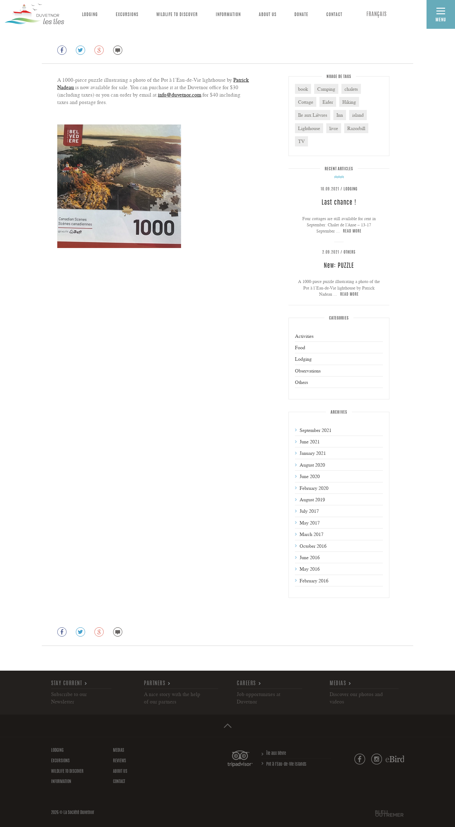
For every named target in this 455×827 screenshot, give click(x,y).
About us (267, 15)
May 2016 (310, 568)
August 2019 (312, 499)
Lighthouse (309, 128)
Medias (338, 683)
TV (301, 141)
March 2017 (311, 534)
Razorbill (356, 128)
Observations (308, 370)
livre (333, 128)
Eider (328, 101)
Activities (304, 336)
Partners (154, 683)
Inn (339, 114)
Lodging (90, 15)
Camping (326, 88)
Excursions (127, 15)
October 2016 (313, 545)
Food (300, 347)
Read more (352, 231)
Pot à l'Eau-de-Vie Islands (286, 764)
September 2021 (316, 430)
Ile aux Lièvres (312, 114)
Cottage (305, 101)
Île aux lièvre (276, 753)
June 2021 (310, 441)
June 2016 (310, 557)
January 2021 (313, 453)
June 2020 (310, 476)
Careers (246, 683)
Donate (301, 15)
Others (350, 252)
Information (228, 15)
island (358, 114)
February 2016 (314, 580)
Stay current (66, 683)
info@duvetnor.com (179, 94)
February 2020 (314, 488)
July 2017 (309, 510)
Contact (334, 15)
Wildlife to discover (177, 15)
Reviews (119, 761)
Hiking (349, 101)
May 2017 (310, 522)
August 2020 (312, 464)
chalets (351, 88)
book (303, 88)
